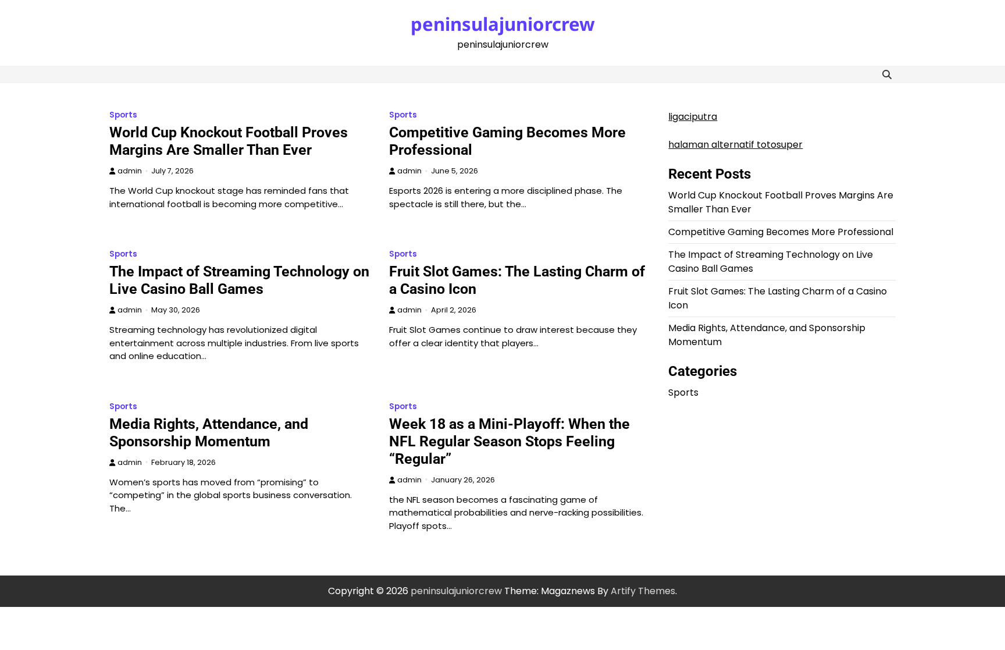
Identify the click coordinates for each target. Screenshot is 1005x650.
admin (129, 171)
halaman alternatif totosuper (735, 144)
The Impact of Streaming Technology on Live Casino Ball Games (239, 280)
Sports (123, 114)
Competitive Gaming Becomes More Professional (780, 232)
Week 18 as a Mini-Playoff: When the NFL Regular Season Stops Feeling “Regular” (509, 441)
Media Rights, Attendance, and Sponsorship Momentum (208, 432)
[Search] (887, 74)
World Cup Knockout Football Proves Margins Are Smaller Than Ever (228, 141)
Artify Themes (643, 591)
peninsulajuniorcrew (503, 24)
